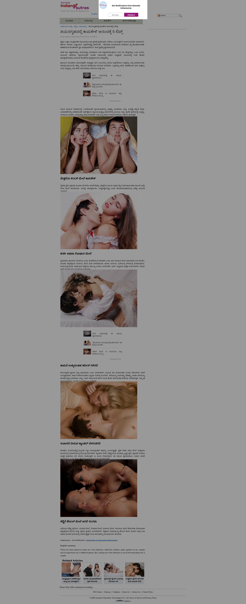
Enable (131, 15)
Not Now (115, 15)
